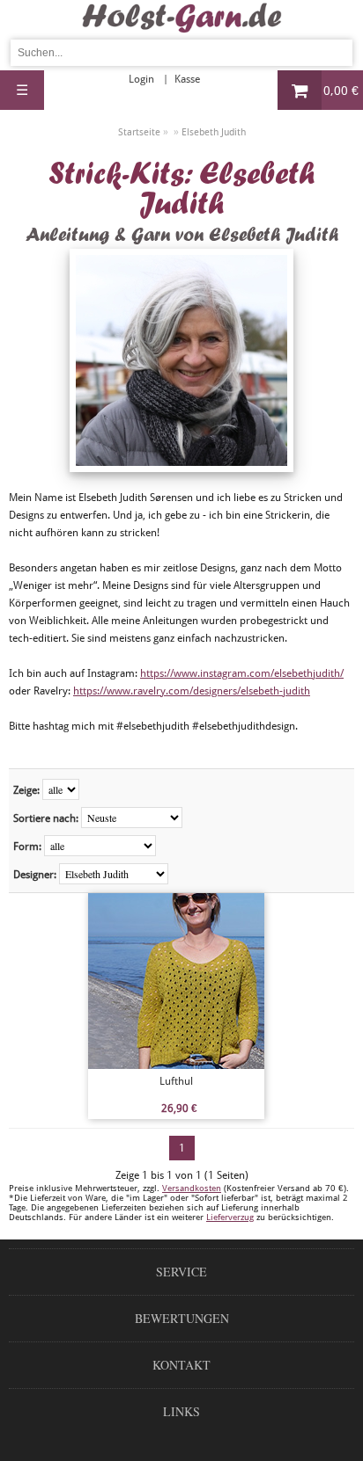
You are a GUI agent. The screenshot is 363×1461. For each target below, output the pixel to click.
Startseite (139, 132)
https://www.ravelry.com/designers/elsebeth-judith (191, 691)
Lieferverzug (230, 1217)
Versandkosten (191, 1188)
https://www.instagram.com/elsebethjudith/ (242, 673)
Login (141, 79)
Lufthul (176, 1081)
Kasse (187, 79)
